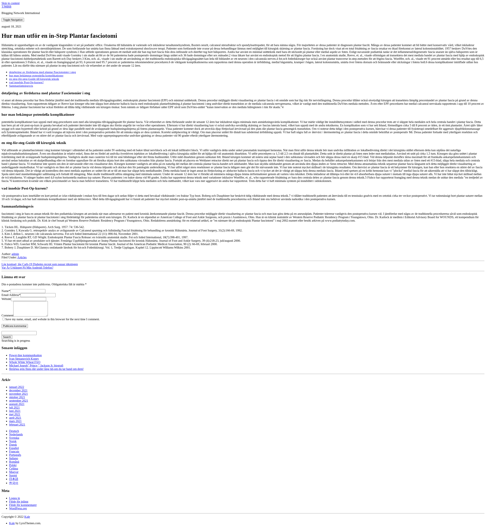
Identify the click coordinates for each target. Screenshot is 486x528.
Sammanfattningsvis (21, 85)
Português (15, 454)
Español (14, 448)
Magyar (13, 472)
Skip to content (11, 3)
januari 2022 (16, 387)
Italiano (13, 458)
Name (6, 291)
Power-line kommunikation (25, 355)
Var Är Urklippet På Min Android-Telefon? (27, 267)
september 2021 (18, 400)
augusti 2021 (16, 404)
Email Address (11, 295)
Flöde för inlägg (18, 501)
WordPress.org (18, 508)
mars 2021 (15, 421)
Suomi (13, 475)
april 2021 (15, 417)
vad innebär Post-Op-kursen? (26, 82)
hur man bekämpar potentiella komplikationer (36, 75)
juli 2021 (14, 407)
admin (15, 254)
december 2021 (18, 390)
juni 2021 (15, 410)
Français (14, 451)
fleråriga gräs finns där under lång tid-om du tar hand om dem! (46, 369)
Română (14, 461)
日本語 (13, 479)
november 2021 (18, 393)
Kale (27, 516)
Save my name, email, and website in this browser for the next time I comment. (52, 319)
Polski (13, 465)
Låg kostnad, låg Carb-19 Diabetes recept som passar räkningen (40, 264)
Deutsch (14, 431)
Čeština (13, 468)
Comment (7, 315)
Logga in (14, 498)
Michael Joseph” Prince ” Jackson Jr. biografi (36, 365)
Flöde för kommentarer (23, 505)
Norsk (13, 441)
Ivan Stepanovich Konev (24, 358)
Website (6, 299)
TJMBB (6, 6)
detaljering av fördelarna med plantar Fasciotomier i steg (42, 72)
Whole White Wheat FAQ (24, 362)
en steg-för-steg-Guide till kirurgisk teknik (34, 78)
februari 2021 (17, 424)
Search (7, 337)
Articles (22, 257)
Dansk (13, 444)
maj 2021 (14, 414)
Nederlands (16, 434)
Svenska (14, 437)
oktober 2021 (17, 397)
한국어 (13, 483)
